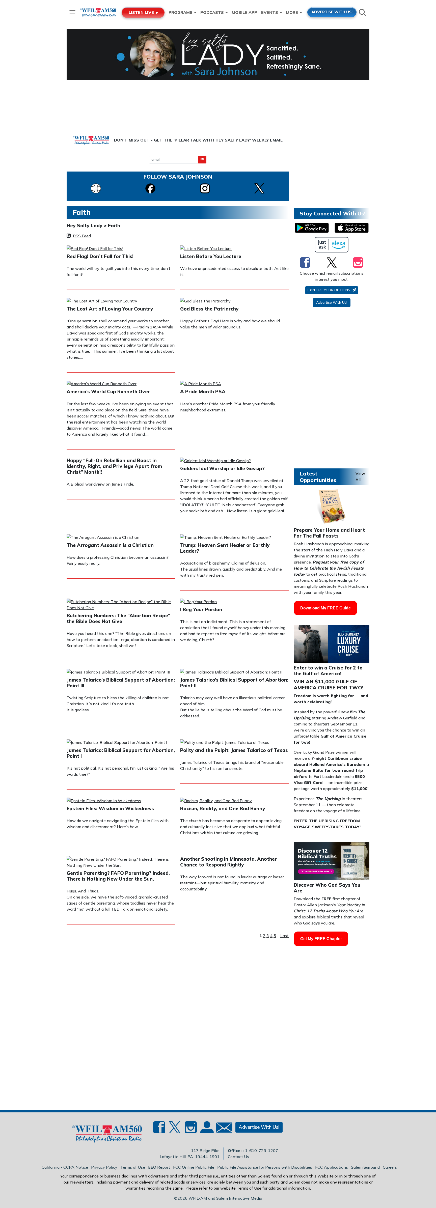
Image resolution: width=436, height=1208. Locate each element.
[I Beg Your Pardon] (198, 602)
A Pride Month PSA (203, 391)
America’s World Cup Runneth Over (108, 391)
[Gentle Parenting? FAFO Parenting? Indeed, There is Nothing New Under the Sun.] (121, 862)
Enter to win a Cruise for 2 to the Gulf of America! (328, 671)
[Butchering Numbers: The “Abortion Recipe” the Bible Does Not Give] (121, 605)
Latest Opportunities (318, 476)
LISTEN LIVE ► (144, 12)
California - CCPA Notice (65, 1167)
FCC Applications (331, 1167)
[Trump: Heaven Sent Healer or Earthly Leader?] (225, 537)
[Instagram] (205, 187)
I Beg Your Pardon (201, 609)
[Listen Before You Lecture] (206, 248)
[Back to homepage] (104, 1134)
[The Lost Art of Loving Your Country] (102, 301)
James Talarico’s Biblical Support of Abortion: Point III (121, 683)
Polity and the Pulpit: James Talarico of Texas (234, 750)
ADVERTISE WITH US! (331, 12)
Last (284, 935)
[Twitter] (332, 262)
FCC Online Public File (193, 1167)
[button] (202, 159)
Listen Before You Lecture (210, 256)
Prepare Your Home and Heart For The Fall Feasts (329, 533)
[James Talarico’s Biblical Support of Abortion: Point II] (231, 672)
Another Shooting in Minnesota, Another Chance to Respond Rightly (228, 862)
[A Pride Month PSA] (200, 384)
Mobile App (244, 12)
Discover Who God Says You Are (327, 888)
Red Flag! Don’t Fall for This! (100, 256)
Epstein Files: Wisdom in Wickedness (110, 808)
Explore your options (329, 290)
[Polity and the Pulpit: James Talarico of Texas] (224, 742)
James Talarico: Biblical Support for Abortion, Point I (121, 753)
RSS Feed (82, 235)
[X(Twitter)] (259, 187)
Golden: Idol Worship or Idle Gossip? (222, 468)
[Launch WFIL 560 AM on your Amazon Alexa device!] (332, 244)
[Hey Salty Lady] (218, 54)
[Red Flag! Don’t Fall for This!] (95, 248)
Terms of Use (132, 1167)
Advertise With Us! (331, 302)
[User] (206, 1130)
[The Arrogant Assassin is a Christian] (103, 537)
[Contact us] (222, 1128)
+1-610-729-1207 (260, 1150)
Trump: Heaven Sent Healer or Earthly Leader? (225, 548)
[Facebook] (150, 187)
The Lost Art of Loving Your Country (110, 309)
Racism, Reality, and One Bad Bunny (222, 808)
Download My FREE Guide (325, 608)
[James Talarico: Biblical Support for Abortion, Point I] (117, 742)
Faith (114, 225)
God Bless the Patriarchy (209, 309)
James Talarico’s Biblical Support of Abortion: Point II (234, 683)
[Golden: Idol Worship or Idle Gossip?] (215, 461)
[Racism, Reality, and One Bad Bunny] (216, 801)
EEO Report (159, 1167)
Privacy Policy (104, 1167)
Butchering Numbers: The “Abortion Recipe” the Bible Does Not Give (118, 618)
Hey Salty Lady (85, 225)
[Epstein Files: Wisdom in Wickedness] (104, 801)
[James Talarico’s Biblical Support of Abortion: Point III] (118, 672)
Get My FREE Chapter (321, 939)
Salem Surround (365, 1167)
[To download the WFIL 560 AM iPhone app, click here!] (352, 228)
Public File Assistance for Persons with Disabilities (264, 1167)
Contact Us (238, 1156)
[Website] (96, 187)
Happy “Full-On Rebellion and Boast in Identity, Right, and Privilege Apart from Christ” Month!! (114, 466)
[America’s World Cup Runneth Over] (102, 384)
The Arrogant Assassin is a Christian (110, 545)
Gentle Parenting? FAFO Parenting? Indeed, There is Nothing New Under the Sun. (118, 876)
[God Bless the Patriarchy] (205, 301)
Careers (390, 1167)
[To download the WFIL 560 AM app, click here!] (312, 228)
